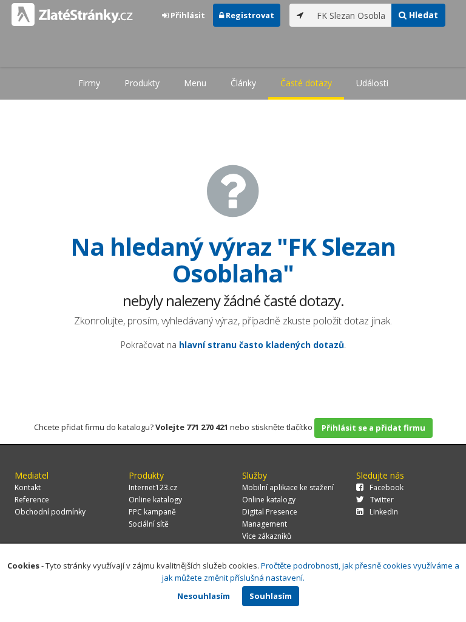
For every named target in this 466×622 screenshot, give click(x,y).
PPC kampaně (152, 512)
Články (243, 83)
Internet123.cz (153, 487)
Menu (195, 83)
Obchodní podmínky (50, 512)
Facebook (387, 487)
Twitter (382, 499)
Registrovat (249, 15)
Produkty (142, 83)
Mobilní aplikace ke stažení (288, 487)
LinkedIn (384, 512)
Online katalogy (155, 499)
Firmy (89, 83)
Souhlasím (270, 595)
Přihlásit (187, 15)
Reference (32, 499)
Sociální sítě (149, 524)
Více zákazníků (266, 536)
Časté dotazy (306, 83)
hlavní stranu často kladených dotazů (261, 344)
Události (372, 83)
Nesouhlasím (203, 595)
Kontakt (28, 487)
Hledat (422, 15)
